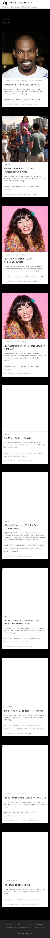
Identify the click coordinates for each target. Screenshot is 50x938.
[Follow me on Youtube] (23, 933)
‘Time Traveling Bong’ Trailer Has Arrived (23, 710)
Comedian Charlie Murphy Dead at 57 (21, 84)
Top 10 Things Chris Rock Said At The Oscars (24, 797)
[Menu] (47, 4)
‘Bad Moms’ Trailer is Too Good (18, 438)
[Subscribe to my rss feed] (19, 933)
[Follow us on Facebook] (27, 933)
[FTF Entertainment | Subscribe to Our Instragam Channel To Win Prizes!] (5, 3)
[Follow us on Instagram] (31, 933)
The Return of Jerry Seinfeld (16, 884)
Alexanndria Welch (12, 820)
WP (15, 927)
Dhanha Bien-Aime (12, 104)
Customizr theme (38, 927)
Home (4, 13)
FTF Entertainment (20, 924)
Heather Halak (10, 194)
